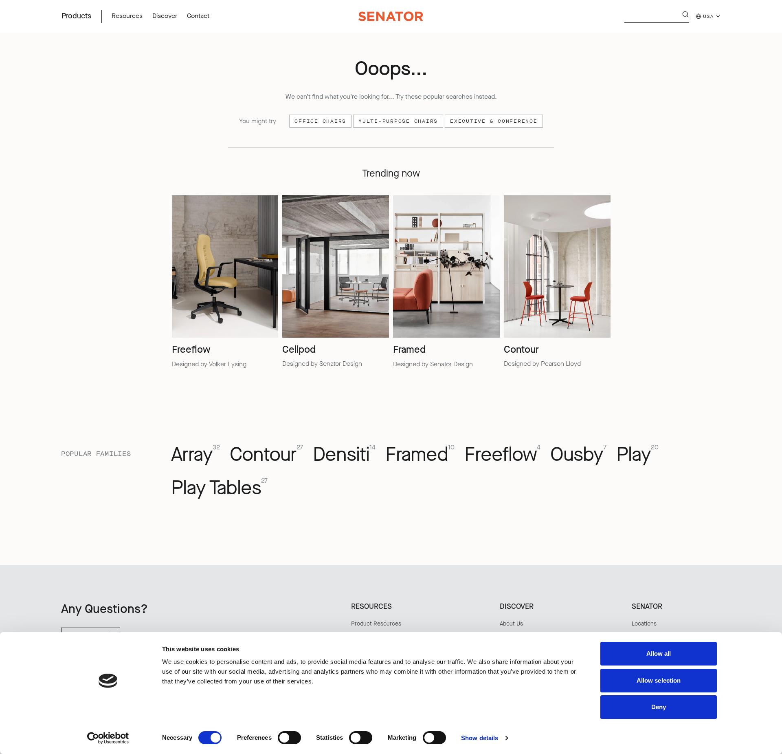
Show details (479, 737)
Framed (420, 455)
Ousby (578, 455)
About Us (511, 624)
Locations (644, 624)
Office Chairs (320, 121)
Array (195, 455)
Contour (266, 455)
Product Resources (376, 624)
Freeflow (502, 455)
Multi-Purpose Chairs (398, 121)
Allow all (658, 653)
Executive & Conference (494, 121)
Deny (658, 706)
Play (637, 455)
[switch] (289, 737)
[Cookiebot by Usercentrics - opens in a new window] (108, 738)
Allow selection (659, 680)
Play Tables (219, 488)
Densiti (344, 455)
